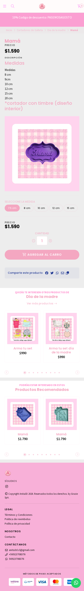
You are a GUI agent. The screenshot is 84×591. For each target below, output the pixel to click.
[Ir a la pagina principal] (42, 6)
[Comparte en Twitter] (52, 273)
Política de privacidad (17, 523)
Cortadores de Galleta (30, 30)
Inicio (9, 30)
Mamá (23, 434)
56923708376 (16, 558)
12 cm (56, 208)
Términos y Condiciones (18, 514)
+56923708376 (17, 554)
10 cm (41, 208)
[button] (67, 273)
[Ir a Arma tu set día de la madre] (61, 329)
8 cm (27, 208)
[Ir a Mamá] (23, 414)
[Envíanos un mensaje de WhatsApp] (76, 583)
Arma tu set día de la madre (61, 350)
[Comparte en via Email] (62, 273)
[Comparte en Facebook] (47, 273)
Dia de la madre (56, 30)
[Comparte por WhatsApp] (57, 273)
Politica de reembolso (17, 519)
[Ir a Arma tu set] (23, 329)
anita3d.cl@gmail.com (22, 550)
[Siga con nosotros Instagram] (7, 486)
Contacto (10, 536)
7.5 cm (12, 208)
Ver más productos (40, 303)
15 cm (70, 208)
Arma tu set (22, 348)
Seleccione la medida (20, 201)
